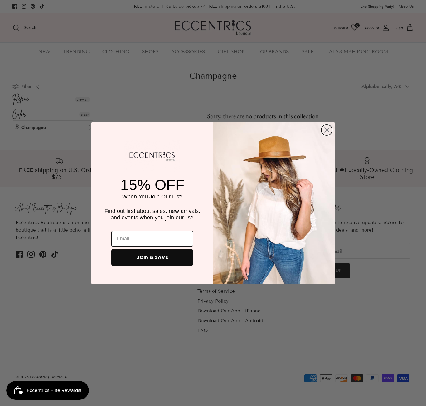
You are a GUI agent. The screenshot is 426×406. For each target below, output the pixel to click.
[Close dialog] (326, 130)
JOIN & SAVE (152, 257)
